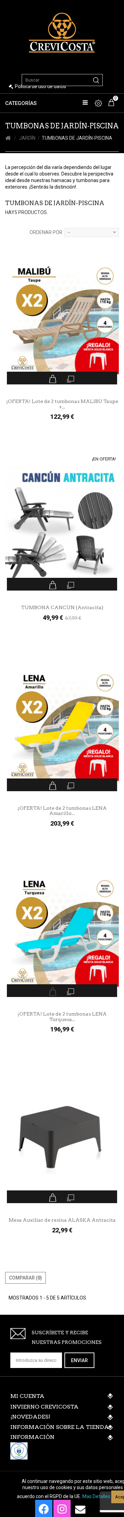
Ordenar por (46, 232)
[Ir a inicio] (8, 138)
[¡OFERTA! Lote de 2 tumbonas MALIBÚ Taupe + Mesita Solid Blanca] (62, 321)
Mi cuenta (27, 1396)
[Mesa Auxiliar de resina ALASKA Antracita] (62, 1139)
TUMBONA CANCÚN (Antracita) (62, 607)
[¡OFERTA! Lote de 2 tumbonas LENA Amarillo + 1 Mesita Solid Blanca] (62, 728)
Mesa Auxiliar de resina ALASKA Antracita (62, 1220)
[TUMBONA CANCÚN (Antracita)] (62, 527)
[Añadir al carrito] (53, 378)
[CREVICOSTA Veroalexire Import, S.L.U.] (62, 31)
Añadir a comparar (71, 378)
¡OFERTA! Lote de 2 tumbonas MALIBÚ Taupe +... (62, 404)
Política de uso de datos (40, 86)
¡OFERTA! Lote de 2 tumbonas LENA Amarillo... (62, 811)
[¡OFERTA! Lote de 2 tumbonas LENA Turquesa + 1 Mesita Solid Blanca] (62, 933)
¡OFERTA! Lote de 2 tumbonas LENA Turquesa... (62, 1016)
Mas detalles (96, 1496)
